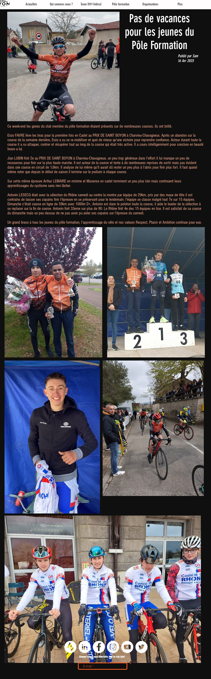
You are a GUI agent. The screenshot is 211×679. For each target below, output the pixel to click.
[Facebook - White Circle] (99, 647)
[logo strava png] (70, 647)
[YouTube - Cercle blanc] (127, 647)
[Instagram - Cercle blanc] (113, 647)
